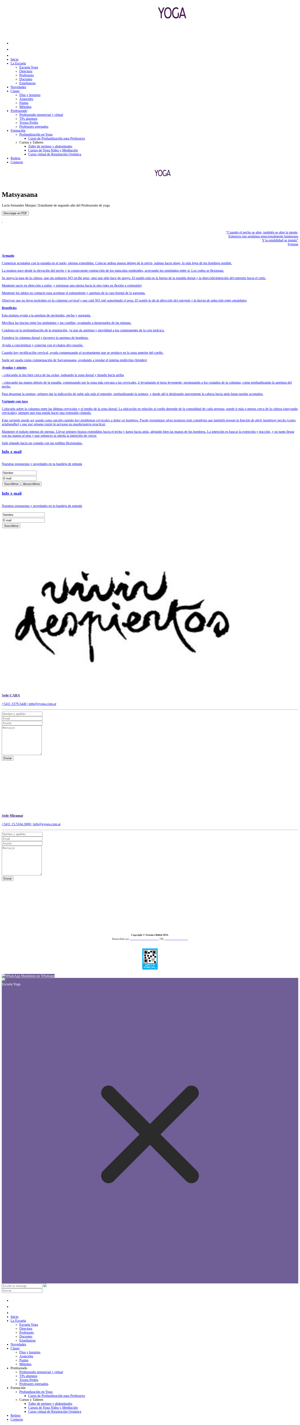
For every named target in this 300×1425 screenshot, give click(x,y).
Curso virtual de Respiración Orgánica (54, 154)
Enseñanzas (27, 83)
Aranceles (26, 99)
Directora (25, 71)
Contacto (17, 162)
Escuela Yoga (28, 67)
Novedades (18, 87)
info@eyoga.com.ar (42, 704)
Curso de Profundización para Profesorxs (56, 138)
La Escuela (18, 63)
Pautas (23, 103)
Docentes (25, 79)
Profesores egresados (33, 126)
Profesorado (19, 111)
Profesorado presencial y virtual (41, 115)
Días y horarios (29, 95)
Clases (15, 91)
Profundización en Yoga (35, 134)
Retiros (15, 158)
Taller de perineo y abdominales (50, 146)
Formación (18, 130)
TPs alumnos (28, 119)
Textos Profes (28, 122)
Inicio (14, 59)
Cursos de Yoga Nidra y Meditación (53, 150)
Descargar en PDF (15, 213)
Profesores (26, 75)
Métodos (25, 107)
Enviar (8, 758)
